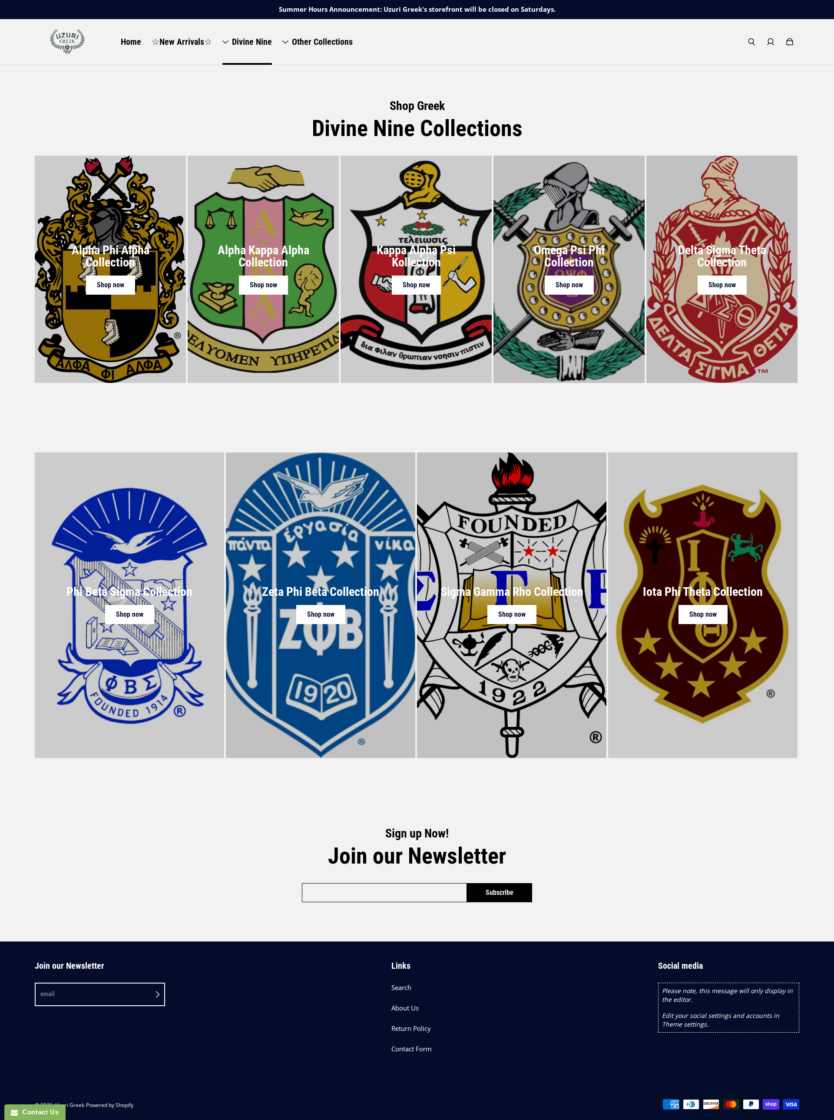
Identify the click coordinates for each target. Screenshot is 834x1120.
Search (401, 987)
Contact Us (38, 1112)
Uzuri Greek (69, 1105)
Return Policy (411, 1028)
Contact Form (411, 1049)
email (47, 994)
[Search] (751, 41)
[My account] (770, 41)
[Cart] (789, 41)
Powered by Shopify (109, 1105)
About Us (405, 1008)
